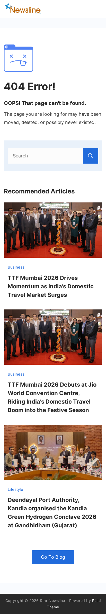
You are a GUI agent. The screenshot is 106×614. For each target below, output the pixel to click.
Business (16, 267)
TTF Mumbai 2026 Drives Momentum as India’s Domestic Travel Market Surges (51, 286)
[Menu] (99, 9)
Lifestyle (15, 489)
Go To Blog (53, 557)
